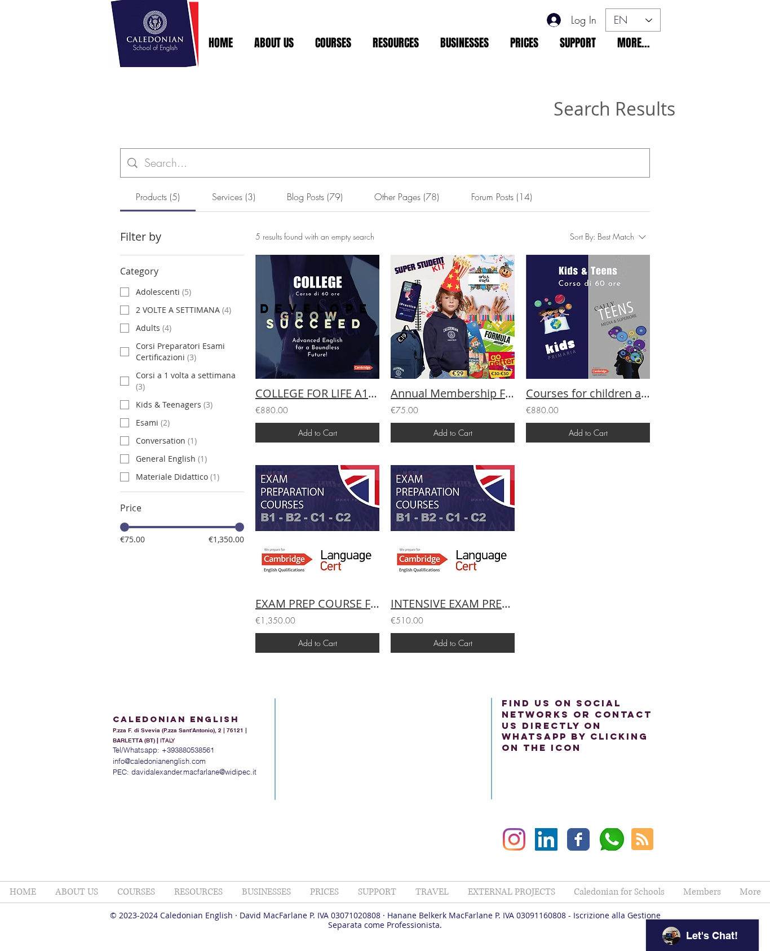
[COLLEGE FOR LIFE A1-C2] (317, 317)
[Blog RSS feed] (642, 839)
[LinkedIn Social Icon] (546, 839)
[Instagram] (514, 839)
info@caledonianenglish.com (159, 761)
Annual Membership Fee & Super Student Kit (453, 393)
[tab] (158, 196)
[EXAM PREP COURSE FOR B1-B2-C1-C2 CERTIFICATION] (317, 527)
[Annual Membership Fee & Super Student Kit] (453, 317)
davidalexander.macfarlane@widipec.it (193, 771)
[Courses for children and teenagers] (588, 317)
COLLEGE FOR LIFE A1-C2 (317, 393)
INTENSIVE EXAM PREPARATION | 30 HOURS (453, 603)
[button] (274, 43)
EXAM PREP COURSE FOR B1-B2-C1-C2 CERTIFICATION (317, 603)
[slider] (124, 527)
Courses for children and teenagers (588, 393)
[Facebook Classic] (578, 839)
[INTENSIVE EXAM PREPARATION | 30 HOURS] (453, 527)
